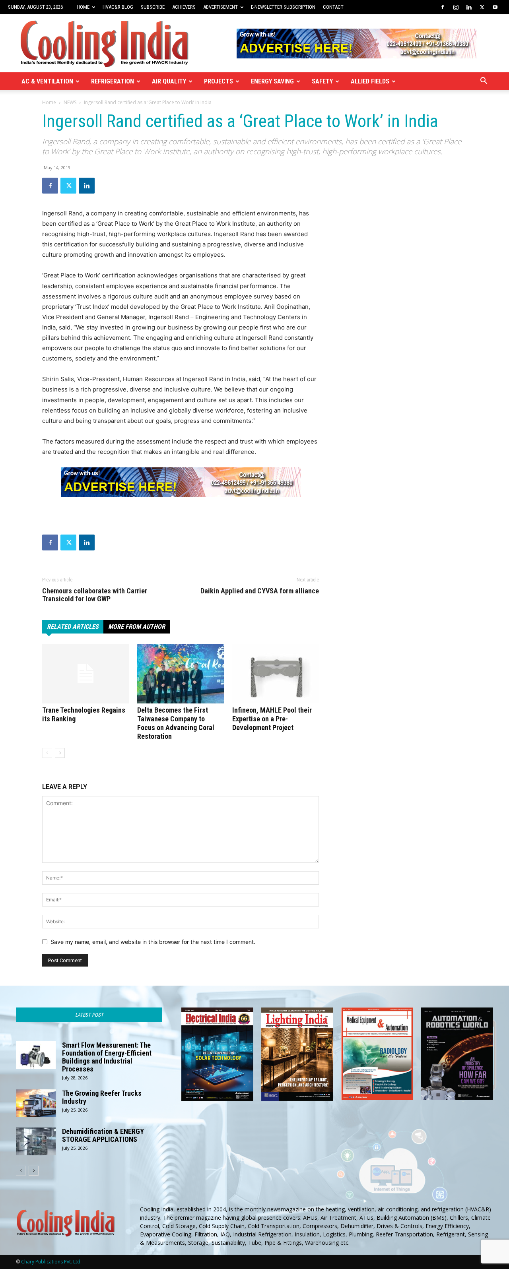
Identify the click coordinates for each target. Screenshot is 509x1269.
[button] (483, 81)
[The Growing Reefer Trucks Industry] (36, 1103)
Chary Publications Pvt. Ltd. (51, 1261)
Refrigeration (112, 81)
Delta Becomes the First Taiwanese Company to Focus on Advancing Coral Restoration (175, 723)
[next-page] (60, 753)
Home (83, 7)
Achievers (184, 7)
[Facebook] (443, 7)
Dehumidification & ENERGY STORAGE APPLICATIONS (103, 1135)
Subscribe (153, 7)
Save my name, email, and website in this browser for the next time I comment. (153, 941)
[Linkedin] (469, 7)
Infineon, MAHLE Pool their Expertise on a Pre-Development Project (272, 719)
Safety (322, 81)
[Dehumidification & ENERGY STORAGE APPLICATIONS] (36, 1141)
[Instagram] (456, 7)
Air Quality (169, 81)
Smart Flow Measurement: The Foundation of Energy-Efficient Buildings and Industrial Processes (107, 1057)
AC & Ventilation (47, 81)
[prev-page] (47, 753)
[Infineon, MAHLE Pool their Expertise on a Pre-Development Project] (275, 673)
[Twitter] (482, 7)
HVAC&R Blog (118, 7)
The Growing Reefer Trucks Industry (102, 1097)
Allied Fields (370, 81)
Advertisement (220, 7)
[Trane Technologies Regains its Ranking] (85, 673)
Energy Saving (272, 81)
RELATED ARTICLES (73, 626)
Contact (333, 7)
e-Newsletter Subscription (283, 7)
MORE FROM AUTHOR (136, 626)
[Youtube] (495, 7)
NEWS (70, 102)
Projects (218, 81)
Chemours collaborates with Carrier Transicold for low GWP (94, 595)
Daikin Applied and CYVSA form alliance (259, 591)
